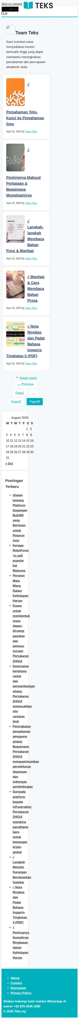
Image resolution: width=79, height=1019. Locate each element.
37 (16, 401)
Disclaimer (18, 988)
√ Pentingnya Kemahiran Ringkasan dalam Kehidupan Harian (21, 942)
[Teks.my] (38, 10)
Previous (25, 384)
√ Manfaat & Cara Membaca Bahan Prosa (35, 288)
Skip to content (11, 4)
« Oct (9, 463)
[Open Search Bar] (4, 14)
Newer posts (28, 378)
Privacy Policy (21, 993)
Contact (16, 983)
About (15, 978)
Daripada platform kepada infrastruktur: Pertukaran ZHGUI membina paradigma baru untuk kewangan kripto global (22, 822)
